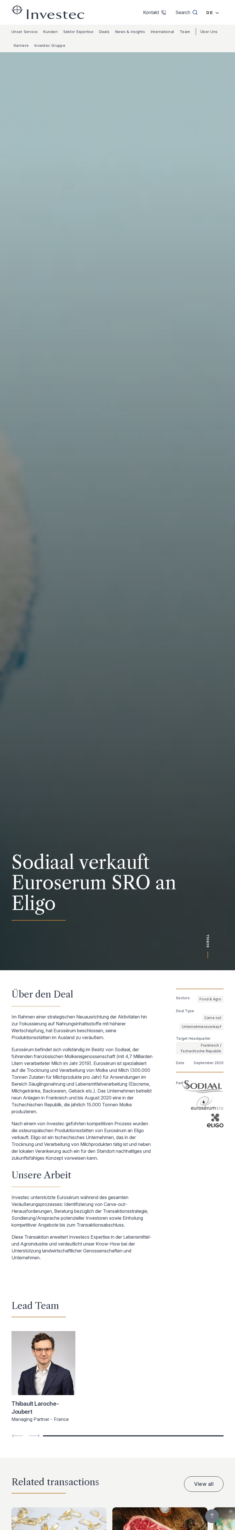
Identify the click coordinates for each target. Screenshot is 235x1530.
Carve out (212, 1018)
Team (185, 31)
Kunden (50, 31)
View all (204, 1484)
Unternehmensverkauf (201, 1026)
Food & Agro (210, 999)
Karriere (21, 45)
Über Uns (209, 31)
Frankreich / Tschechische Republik (200, 1048)
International (162, 31)
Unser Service (24, 31)
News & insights (130, 31)
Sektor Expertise (78, 31)
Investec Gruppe (49, 45)
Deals (104, 31)
